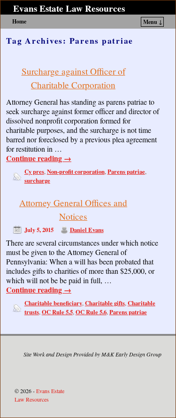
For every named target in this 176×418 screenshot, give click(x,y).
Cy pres (34, 171)
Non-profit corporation (76, 171)
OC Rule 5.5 (57, 312)
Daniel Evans (87, 229)
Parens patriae (126, 171)
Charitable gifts (105, 303)
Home (19, 21)
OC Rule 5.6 (91, 312)
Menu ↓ (152, 22)
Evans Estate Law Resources (69, 8)
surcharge (37, 180)
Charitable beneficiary (53, 303)
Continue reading (38, 158)
